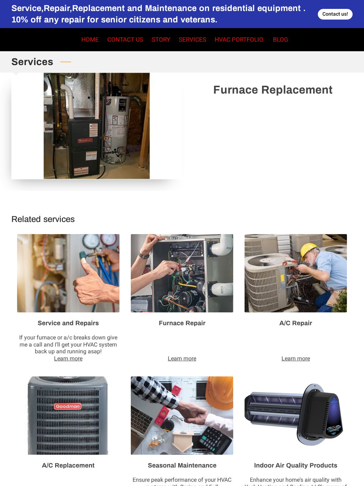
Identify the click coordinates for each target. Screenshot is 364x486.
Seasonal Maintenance (182, 465)
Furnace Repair (182, 323)
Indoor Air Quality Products (295, 465)
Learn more (68, 358)
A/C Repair (295, 323)
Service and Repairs (68, 323)
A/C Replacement (68, 465)
